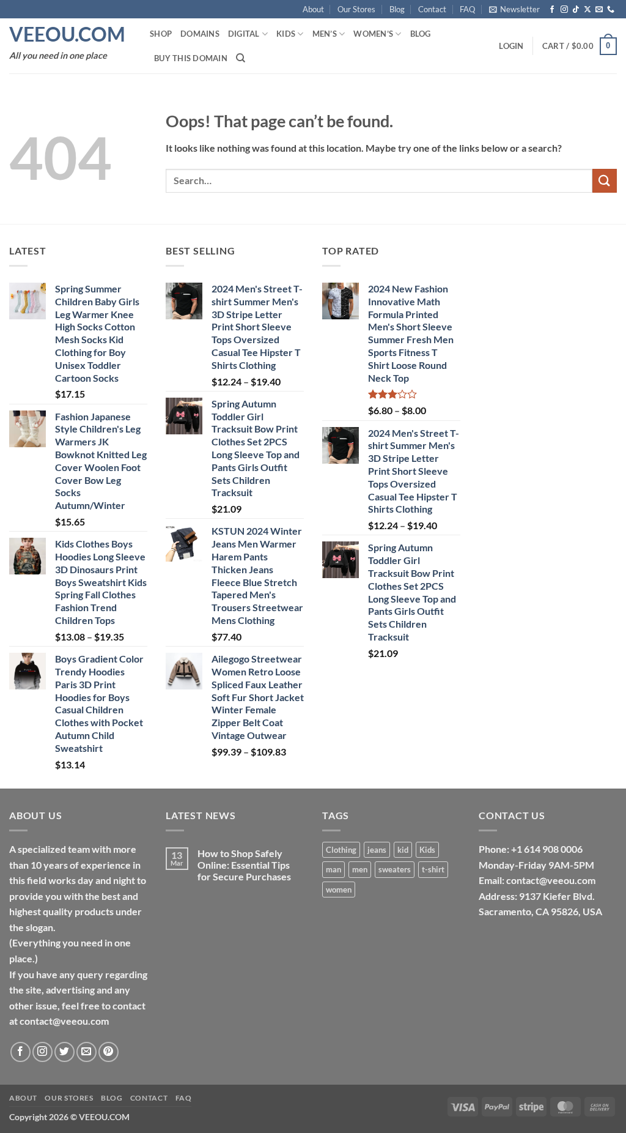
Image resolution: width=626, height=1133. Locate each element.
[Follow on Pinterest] (108, 1052)
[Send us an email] (599, 10)
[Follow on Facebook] (552, 10)
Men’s (324, 34)
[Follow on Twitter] (64, 1052)
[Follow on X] (587, 10)
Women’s (373, 34)
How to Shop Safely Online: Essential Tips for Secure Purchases (244, 864)
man (333, 869)
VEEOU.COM (67, 34)
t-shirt (433, 869)
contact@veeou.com (550, 880)
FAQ (467, 9)
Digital (244, 34)
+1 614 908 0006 (547, 849)
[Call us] (610, 10)
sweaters (394, 869)
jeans (376, 850)
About (313, 9)
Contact (432, 9)
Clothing (341, 850)
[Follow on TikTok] (576, 10)
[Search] (240, 58)
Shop (161, 34)
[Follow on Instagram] (564, 10)
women (339, 889)
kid (402, 850)
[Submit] (604, 181)
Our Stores (356, 9)
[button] (514, 9)
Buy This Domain (190, 58)
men (359, 869)
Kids (285, 34)
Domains (199, 34)
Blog (397, 9)
